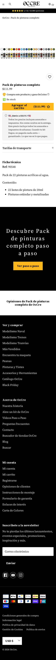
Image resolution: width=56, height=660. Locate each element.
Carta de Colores (12, 510)
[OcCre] (31, 4)
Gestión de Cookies (12, 629)
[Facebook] (5, 575)
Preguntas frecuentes (15, 424)
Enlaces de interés (14, 504)
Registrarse (9, 480)
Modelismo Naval (13, 331)
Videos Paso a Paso (14, 418)
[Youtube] (13, 575)
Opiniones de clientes (16, 486)
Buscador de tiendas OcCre (19, 436)
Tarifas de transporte (16, 148)
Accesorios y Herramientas (19, 373)
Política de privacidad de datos (18, 624)
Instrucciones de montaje (18, 492)
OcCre (5, 17)
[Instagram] (21, 575)
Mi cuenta (8, 468)
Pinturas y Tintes (13, 367)
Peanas (6, 361)
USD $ (9, 641)
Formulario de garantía (17, 498)
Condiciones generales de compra (20, 615)
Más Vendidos (11, 349)
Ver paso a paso (28, 266)
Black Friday (10, 385)
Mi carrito (8, 474)
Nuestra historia (12, 406)
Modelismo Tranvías (15, 343)
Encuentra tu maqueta (16, 355)
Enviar (11, 563)
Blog (5, 441)
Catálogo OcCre (12, 379)
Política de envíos (35, 629)
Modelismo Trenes (14, 337)
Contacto (8, 430)
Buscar (6, 447)
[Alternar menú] (3, 4)
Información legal (12, 620)
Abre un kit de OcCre (15, 412)
